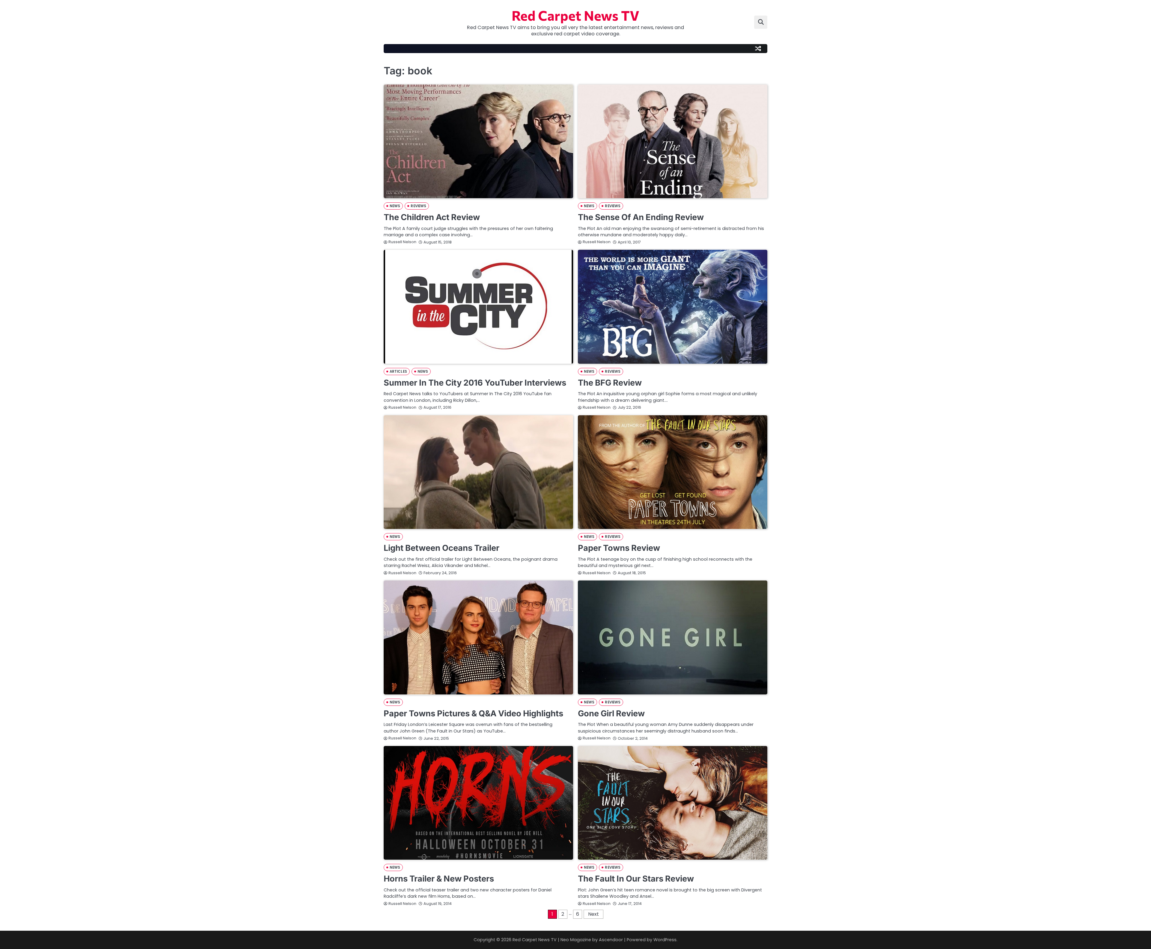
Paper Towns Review (619, 548)
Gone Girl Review (611, 713)
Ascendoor (611, 940)
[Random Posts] (758, 48)
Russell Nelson (402, 241)
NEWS (395, 206)
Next (593, 914)
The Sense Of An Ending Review (641, 217)
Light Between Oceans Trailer (441, 548)
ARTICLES (398, 371)
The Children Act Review (432, 217)
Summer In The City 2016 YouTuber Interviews (475, 383)
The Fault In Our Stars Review (636, 879)
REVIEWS (418, 206)
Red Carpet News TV (575, 15)
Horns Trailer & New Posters (439, 879)
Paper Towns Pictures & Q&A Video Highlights (473, 713)
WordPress (665, 940)
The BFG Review (610, 383)
